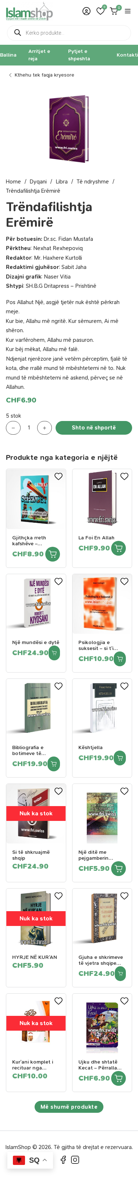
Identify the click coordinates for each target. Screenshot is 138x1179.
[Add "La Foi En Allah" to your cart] (118, 548)
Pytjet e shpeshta (79, 55)
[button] (100, 11)
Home (13, 181)
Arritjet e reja (39, 55)
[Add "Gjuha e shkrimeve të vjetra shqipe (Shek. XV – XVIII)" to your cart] (120, 973)
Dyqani (38, 181)
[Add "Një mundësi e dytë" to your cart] (54, 653)
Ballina (8, 55)
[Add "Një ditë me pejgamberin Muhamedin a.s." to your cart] (118, 868)
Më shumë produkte (69, 1107)
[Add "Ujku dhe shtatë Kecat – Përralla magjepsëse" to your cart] (118, 1078)
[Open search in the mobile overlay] (69, 33)
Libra (62, 181)
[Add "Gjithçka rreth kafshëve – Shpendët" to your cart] (52, 554)
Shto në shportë (94, 427)
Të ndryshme (93, 181)
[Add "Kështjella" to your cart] (120, 758)
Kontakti (127, 55)
